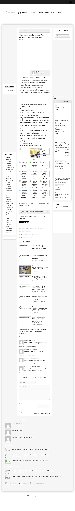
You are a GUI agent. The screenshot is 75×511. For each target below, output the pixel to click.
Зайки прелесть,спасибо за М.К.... (23, 437)
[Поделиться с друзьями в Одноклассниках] (29, 234)
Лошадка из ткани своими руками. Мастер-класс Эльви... (62, 144)
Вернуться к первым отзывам (27, 412)
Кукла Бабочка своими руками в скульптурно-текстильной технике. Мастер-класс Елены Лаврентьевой (38, 319)
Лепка (8, 184)
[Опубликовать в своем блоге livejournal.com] (36, 228)
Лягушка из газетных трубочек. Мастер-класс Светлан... (30, 460)
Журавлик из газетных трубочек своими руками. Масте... (31, 449)
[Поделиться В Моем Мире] (25, 237)
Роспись (8, 216)
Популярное (66, 101)
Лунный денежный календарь (9, 188)
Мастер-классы (30, 211)
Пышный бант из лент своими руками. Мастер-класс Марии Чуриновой (39, 247)
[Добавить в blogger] (24, 228)
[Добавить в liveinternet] (25, 231)
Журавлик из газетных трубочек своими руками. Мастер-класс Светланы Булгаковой (39, 309)
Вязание (8, 163)
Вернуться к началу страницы (42, 413)
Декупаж (8, 165)
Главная (6, 6)
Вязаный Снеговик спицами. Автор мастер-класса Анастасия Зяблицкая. (37, 476)
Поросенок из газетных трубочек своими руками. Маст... (31, 455)
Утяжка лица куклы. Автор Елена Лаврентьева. (28, 483)
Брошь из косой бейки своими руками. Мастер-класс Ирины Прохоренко (39, 288)
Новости (8, 205)
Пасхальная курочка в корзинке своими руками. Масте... (62, 194)
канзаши (42, 203)
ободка (42, 145)
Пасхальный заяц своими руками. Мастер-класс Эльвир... (62, 179)
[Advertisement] (34, 55)
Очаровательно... (18, 424)
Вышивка (9, 161)
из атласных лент (34, 203)
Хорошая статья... (18, 430)
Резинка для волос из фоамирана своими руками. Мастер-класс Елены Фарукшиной (40, 268)
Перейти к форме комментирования (29, 337)
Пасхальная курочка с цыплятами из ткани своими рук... (61, 122)
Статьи (8, 218)
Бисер (8, 157)
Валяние (8, 159)
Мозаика (8, 195)
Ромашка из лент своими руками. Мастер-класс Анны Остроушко (40, 298)
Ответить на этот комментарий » (27, 346)
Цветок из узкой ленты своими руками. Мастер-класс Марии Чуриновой (39, 277)
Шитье (8, 232)
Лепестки (27, 132)
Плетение (9, 211)
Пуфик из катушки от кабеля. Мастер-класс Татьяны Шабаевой (40, 257)
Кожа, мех (9, 178)
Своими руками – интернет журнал (33, 12)
